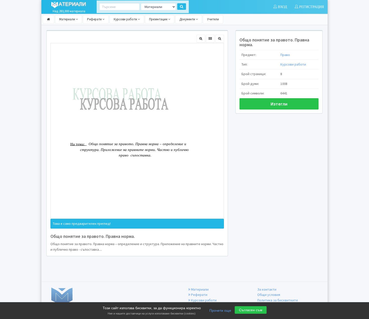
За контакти (266, 289)
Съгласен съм (250, 310)
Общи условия (268, 294)
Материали (67, 19)
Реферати (94, 19)
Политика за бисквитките (277, 300)
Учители (213, 19)
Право (285, 54)
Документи (187, 19)
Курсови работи (126, 19)
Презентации (158, 19)
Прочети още (220, 310)
